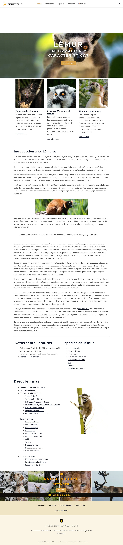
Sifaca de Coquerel (32, 451)
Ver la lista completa (75, 368)
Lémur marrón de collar (77, 357)
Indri (69, 362)
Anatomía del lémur (32, 396)
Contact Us (52, 505)
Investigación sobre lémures (35, 462)
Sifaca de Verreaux (32, 445)
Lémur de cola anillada (76, 359)
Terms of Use (80, 505)
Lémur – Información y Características (34, 387)
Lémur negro (72, 354)
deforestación (83, 309)
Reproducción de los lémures (36, 413)
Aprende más (20, 134)
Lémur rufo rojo (74, 348)
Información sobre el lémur (58, 112)
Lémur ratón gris (74, 351)
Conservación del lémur (34, 465)
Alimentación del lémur (34, 399)
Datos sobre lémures (28, 390)
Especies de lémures (26, 111)
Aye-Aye (71, 365)
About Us (41, 505)
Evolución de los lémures (34, 408)
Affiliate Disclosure (61, 511)
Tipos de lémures (26, 419)
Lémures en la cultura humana (36, 459)
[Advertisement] (61, 20)
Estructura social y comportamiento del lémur (42, 405)
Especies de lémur (32, 422)
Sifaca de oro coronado (34, 448)
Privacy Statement (65, 505)
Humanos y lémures (89, 111)
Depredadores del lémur (34, 410)
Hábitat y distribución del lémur (37, 402)
